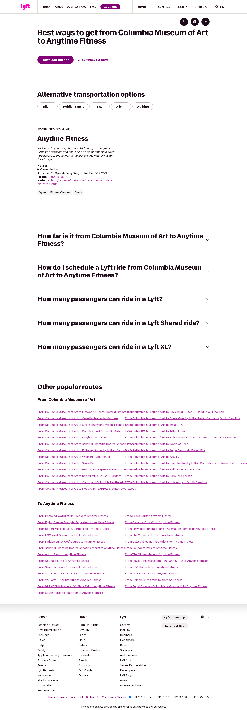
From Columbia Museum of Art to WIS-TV (152, 457)
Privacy (63, 697)
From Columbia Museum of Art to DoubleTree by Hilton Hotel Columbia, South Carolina (182, 418)
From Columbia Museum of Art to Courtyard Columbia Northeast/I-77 (83, 482)
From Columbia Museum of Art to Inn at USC (154, 425)
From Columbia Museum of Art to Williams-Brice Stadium (163, 469)
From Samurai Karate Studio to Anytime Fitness (68, 567)
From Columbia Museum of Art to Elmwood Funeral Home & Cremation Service (89, 412)
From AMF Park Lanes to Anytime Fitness (151, 574)
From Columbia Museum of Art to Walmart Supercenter (73, 457)
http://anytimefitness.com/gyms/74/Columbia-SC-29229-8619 (74, 182)
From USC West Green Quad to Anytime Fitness (68, 535)
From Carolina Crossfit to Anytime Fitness (152, 522)
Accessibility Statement (84, 697)
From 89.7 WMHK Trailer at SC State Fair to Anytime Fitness (76, 586)
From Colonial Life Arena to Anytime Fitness (153, 580)
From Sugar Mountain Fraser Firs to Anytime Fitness (71, 574)
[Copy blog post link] (205, 22)
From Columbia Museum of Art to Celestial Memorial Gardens (77, 418)
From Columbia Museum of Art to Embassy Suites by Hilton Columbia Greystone (90, 450)
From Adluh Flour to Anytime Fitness (61, 554)
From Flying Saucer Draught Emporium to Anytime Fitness (75, 522)
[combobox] (219, 7)
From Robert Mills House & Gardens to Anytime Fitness (73, 529)
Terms (51, 697)
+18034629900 (58, 177)
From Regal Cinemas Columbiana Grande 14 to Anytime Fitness (166, 586)
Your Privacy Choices (114, 697)
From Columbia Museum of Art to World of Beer (156, 444)
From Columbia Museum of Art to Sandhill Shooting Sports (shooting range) (87, 444)
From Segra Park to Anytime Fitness (148, 516)
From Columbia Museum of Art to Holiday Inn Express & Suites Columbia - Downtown (181, 437)
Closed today (49, 169)
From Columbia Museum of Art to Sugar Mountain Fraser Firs (165, 450)
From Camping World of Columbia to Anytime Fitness (72, 516)
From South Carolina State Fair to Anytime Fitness (70, 593)
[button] (123, 239)
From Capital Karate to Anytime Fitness (63, 561)
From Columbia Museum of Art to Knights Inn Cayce (71, 437)
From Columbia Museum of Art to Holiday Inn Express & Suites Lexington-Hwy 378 (91, 469)
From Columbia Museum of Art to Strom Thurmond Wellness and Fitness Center (89, 425)
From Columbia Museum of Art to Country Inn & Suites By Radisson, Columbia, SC (91, 431)
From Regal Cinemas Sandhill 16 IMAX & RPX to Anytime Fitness (166, 561)
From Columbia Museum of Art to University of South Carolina (166, 482)
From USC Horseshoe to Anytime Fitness (151, 567)
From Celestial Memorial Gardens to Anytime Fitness (159, 542)
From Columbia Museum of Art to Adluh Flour (155, 431)
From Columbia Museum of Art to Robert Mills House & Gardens (79, 476)
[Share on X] (184, 22)
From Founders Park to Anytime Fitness (151, 548)
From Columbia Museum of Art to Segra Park (66, 463)
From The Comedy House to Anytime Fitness (154, 535)
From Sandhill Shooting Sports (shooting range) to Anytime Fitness (81, 548)
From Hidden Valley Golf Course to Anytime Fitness (71, 542)
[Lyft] (25, 6)
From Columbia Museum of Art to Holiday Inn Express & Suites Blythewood (86, 489)
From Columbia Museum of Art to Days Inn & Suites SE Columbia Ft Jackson (174, 412)
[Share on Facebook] (195, 22)
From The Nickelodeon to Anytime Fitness (152, 554)
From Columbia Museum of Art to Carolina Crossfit (158, 476)
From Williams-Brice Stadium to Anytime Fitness (69, 580)
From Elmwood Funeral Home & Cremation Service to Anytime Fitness (170, 529)
